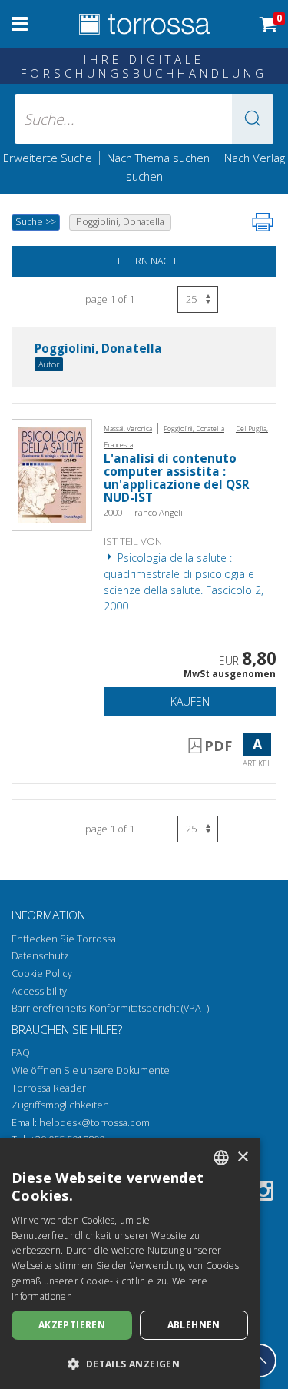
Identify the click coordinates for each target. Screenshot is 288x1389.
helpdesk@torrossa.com (94, 1122)
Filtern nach (144, 260)
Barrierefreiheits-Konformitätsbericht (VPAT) (110, 1008)
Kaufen (190, 701)
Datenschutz (40, 955)
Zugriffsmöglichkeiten (60, 1105)
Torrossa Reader (49, 1088)
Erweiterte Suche (47, 157)
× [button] (242, 1157)
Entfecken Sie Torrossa (64, 938)
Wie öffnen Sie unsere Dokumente (91, 1070)
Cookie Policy (42, 973)
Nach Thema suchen (158, 157)
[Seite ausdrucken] (262, 222)
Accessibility (39, 991)
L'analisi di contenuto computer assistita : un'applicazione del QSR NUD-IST (177, 478)
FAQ (21, 1052)
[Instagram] (263, 1193)
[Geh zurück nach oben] (259, 1360)
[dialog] (130, 1263)
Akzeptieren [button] (71, 1324)
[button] (252, 119)
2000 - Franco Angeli (143, 512)
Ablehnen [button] (193, 1324)
